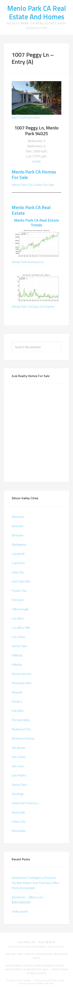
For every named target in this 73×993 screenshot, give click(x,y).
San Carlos (19, 757)
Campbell (18, 553)
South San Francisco (25, 803)
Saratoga (18, 794)
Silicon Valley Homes (18, 980)
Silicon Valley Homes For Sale (36, 983)
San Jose (18, 766)
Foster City (19, 590)
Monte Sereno (21, 673)
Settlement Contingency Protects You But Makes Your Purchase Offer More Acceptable (35, 883)
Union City (18, 821)
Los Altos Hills (21, 627)
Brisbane (18, 535)
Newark (17, 692)
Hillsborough (20, 609)
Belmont (17, 526)
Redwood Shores (23, 738)
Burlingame (19, 544)
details (36, 161)
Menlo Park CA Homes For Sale (34, 174)
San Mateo (19, 775)
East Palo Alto (21, 581)
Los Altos (18, 618)
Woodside (19, 830)
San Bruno (18, 747)
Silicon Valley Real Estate (49, 980)
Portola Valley (21, 720)
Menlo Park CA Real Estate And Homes (36, 12)
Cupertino (18, 563)
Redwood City (21, 729)
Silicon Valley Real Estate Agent (27, 947)
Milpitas (17, 664)
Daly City (18, 572)
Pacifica (17, 701)
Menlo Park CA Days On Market (33, 306)
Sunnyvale (18, 812)
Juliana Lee (27, 942)
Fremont (18, 600)
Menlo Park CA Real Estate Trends (36, 222)
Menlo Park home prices (28, 262)
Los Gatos (18, 637)
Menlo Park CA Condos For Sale (33, 184)
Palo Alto (18, 710)
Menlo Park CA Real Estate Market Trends (34, 965)
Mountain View (22, 683)
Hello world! (20, 911)
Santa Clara (19, 784)
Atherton (18, 517)
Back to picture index (26, 117)
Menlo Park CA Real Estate (31, 210)
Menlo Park (19, 646)
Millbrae (17, 655)
